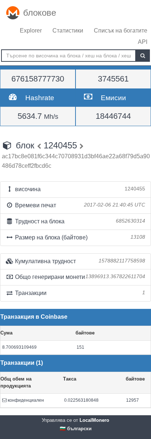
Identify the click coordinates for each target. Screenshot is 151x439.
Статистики (67, 30)
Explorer (31, 30)
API (142, 42)
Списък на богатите (120, 30)
